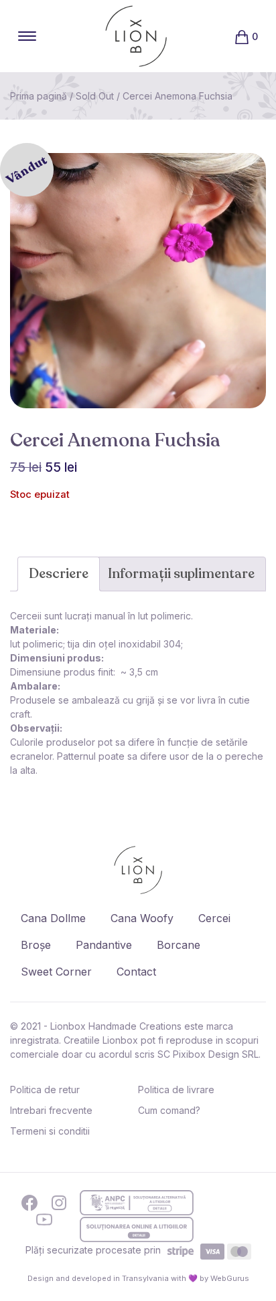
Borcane (178, 945)
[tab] (58, 574)
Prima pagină (38, 96)
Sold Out (95, 96)
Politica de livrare (176, 1089)
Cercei (214, 918)
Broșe (36, 945)
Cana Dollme (53, 918)
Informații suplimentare (181, 574)
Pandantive (104, 945)
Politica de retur (45, 1089)
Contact (136, 971)
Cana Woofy (142, 918)
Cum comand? (169, 1110)
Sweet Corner (56, 971)
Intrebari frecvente (51, 1110)
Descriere (58, 574)
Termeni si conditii (50, 1131)
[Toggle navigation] (27, 36)
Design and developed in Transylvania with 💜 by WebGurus (138, 1278)
